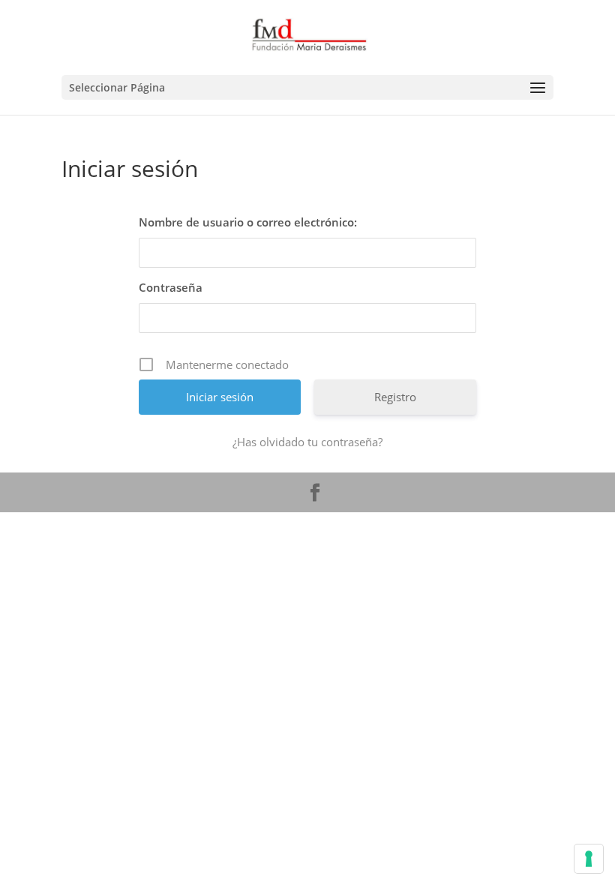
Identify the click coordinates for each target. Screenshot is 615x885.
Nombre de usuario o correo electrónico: (248, 222)
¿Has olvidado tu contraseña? (307, 441)
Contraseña (170, 287)
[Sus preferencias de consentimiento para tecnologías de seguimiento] (588, 858)
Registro (395, 396)
